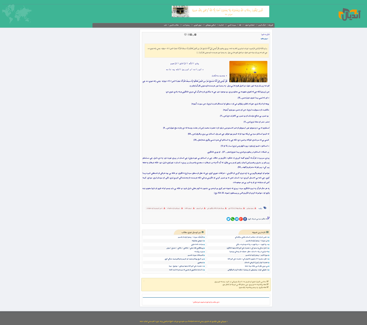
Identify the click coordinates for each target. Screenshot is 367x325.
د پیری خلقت (188, 208)
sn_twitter (228, 219)
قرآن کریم (262, 25)
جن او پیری (199, 208)
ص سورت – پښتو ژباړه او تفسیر (257, 240)
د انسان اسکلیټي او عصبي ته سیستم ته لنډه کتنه (186, 269)
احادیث (221, 25)
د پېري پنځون (264, 38)
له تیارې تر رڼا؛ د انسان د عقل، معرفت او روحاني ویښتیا (249, 251)
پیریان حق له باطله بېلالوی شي (215, 208)
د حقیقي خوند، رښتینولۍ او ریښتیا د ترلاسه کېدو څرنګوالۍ (248, 269)
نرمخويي (200, 262)
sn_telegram (237, 219)
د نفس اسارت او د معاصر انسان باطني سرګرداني (251, 237)
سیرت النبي (232, 25)
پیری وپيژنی (250, 208)
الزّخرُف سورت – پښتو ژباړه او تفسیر (190, 237)
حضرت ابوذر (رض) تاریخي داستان (256, 262)
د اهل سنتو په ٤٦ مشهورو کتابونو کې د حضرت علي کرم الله (248, 258)
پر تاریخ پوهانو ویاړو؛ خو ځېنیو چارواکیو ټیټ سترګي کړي (184, 258)
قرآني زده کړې (266, 34)
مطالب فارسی (174, 25)
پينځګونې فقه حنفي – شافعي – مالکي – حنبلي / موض (184, 248)
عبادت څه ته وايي (197, 244)
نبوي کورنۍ (198, 25)
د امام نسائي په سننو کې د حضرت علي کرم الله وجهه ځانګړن (247, 248)
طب (165, 25)
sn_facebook (245, 219)
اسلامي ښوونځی (211, 25)
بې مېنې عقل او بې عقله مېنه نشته (256, 266)
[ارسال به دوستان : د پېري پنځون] (189, 34)
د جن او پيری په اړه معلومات (155, 208)
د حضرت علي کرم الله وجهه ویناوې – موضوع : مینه (186, 266)
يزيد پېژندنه (199, 251)
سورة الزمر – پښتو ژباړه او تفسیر (256, 255)
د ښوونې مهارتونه (197, 240)
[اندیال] (349, 14)
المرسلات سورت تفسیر (195, 255)
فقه (240, 25)
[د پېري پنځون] (248, 71)
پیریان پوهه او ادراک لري (235, 208)
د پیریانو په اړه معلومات (173, 208)
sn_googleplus (241, 219)
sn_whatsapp (233, 219)
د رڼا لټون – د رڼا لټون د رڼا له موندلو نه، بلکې (252, 244)
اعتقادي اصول (249, 25)
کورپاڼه (270, 25)
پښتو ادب (186, 25)
